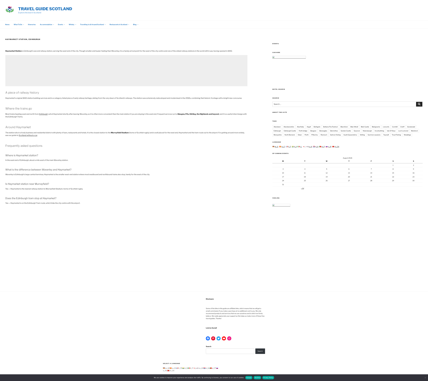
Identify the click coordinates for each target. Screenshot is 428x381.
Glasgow (313, 131)
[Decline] (425, 378)
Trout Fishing (396, 135)
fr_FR (290, 147)
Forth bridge (303, 131)
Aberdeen (277, 127)
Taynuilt (386, 135)
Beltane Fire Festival (330, 127)
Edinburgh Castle (290, 131)
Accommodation (46, 24)
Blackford (344, 127)
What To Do (18, 24)
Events (60, 24)
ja (305, 147)
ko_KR (310, 147)
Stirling (362, 135)
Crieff (402, 127)
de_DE (276, 147)
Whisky (71, 24)
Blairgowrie (376, 127)
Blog (135, 24)
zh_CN (336, 147)
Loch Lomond (403, 131)
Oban (300, 135)
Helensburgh (367, 131)
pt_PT (323, 147)
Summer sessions (374, 135)
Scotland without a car (28, 135)
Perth (307, 135)
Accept (248, 377)
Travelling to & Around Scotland (92, 24)
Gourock (357, 131)
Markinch (414, 131)
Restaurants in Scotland (118, 24)
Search (208, 346)
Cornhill (394, 127)
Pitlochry (314, 135)
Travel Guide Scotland (45, 8)
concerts (386, 127)
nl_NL (317, 147)
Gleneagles (323, 131)
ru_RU (329, 147)
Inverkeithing (379, 131)
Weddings (407, 135)
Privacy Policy (268, 377)
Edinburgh (43, 114)
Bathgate (317, 127)
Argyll (309, 127)
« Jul (302, 188)
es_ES (283, 147)
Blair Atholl (354, 127)
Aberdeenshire (289, 127)
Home (7, 24)
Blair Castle (365, 127)
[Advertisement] (72, 70)
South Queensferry (350, 135)
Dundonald (411, 127)
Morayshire (278, 135)
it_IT (301, 147)
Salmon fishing (335, 135)
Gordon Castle (346, 131)
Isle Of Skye (391, 131)
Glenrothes (334, 131)
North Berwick (290, 135)
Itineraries (32, 24)
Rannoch (324, 135)
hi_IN (296, 147)
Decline (257, 377)
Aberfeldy (300, 127)
